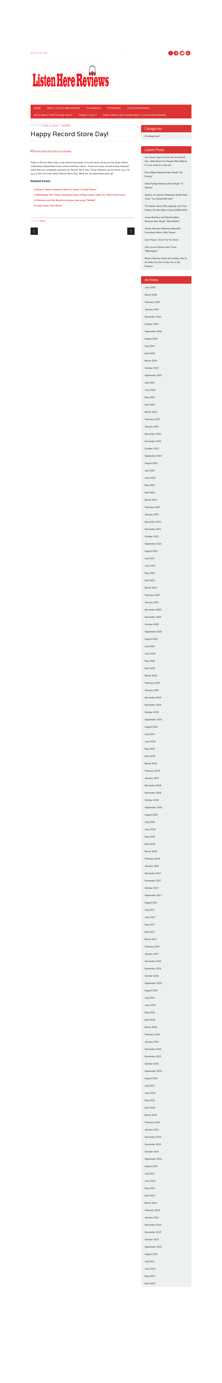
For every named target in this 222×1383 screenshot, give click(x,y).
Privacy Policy (88, 115)
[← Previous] (34, 231)
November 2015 (153, 1056)
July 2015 (150, 1085)
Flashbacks (93, 108)
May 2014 (150, 1188)
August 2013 (151, 1254)
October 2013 (152, 1239)
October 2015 (152, 1063)
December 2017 (153, 873)
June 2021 (150, 565)
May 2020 (150, 661)
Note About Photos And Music (53, 115)
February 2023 (152, 419)
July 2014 (150, 1173)
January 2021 (152, 602)
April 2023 (150, 404)
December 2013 (153, 1225)
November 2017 (153, 880)
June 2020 (150, 653)
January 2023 (152, 426)
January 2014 (152, 1217)
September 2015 (153, 1071)
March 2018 (151, 851)
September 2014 (153, 1159)
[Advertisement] (97, 26)
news (42, 220)
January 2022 (152, 514)
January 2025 (152, 309)
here (123, 169)
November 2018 (153, 792)
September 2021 (153, 543)
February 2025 (152, 302)
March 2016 (151, 1027)
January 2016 (152, 1041)
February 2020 (152, 683)
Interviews (114, 108)
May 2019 (150, 748)
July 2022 (150, 470)
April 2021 (150, 580)
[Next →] (131, 231)
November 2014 (153, 1144)
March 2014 (151, 1203)
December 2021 (153, 521)
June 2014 (150, 1181)
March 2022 (151, 499)
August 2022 (151, 463)
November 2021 (153, 529)
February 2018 (152, 858)
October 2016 (152, 976)
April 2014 (150, 1195)
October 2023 (152, 368)
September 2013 (153, 1246)
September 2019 (153, 719)
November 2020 (153, 617)
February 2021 (152, 595)
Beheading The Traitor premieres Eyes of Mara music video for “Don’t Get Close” (81, 195)
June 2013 (150, 1268)
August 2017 (151, 902)
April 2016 (150, 1019)
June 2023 (150, 390)
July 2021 (150, 558)
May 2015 (150, 1100)
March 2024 (151, 360)
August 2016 (151, 990)
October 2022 (152, 448)
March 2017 (151, 939)
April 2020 (150, 668)
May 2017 (150, 924)
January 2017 (152, 954)
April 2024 (150, 353)
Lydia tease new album (49, 205)
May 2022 (150, 485)
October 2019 (152, 712)
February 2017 (152, 946)
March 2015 (151, 1115)
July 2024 (150, 346)
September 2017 (153, 895)
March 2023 (151, 412)
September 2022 (153, 456)
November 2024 (153, 316)
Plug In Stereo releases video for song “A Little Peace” (66, 189)
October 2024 (152, 324)
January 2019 (152, 778)
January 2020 (152, 690)
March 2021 (151, 587)
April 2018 (150, 844)
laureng (66, 125)
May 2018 (150, 836)
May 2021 (150, 573)
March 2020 (151, 675)
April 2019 (150, 756)
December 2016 (153, 961)
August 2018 (151, 814)
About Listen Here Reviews (63, 108)
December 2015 (153, 1049)
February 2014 (152, 1210)
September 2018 (153, 807)
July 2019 (150, 734)
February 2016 (152, 1034)
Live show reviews (138, 108)
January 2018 (152, 866)
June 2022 (150, 478)
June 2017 (150, 917)
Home (37, 108)
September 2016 (153, 983)
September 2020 (153, 631)
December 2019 (153, 697)
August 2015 (151, 1078)
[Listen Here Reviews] (70, 98)
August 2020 (151, 639)
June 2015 (150, 1093)
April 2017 (150, 932)
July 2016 (150, 997)
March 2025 (151, 294)
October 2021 (152, 536)
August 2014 (151, 1166)
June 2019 (150, 741)
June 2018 (150, 829)
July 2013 (150, 1261)
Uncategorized (152, 136)
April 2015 (150, 1107)
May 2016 (150, 1012)
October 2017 (152, 888)
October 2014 (152, 1151)
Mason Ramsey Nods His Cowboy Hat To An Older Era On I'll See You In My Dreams (166, 262)
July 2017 (150, 910)
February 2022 (152, 507)
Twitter (182, 53)
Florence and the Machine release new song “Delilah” (66, 200)
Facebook (176, 53)
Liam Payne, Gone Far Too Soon (161, 239)
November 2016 (153, 968)
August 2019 (151, 727)
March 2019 (151, 763)
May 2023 (150, 397)
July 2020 (150, 646)
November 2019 (153, 705)
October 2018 (152, 800)
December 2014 (153, 1137)
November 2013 (153, 1232)
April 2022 (150, 492)
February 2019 (152, 770)
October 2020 (152, 624)
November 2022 (153, 441)
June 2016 (150, 1005)
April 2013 (150, 1283)
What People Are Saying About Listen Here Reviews (134, 115)
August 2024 (151, 338)
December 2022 (153, 434)
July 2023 (150, 382)
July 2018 (150, 822)
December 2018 (153, 785)
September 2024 (153, 331)
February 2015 (152, 1122)
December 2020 (153, 609)
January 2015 (152, 1129)
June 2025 (150, 287)
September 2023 (153, 375)
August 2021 (151, 551)
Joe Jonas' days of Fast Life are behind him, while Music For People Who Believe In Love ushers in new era (166, 161)
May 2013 (150, 1276)
